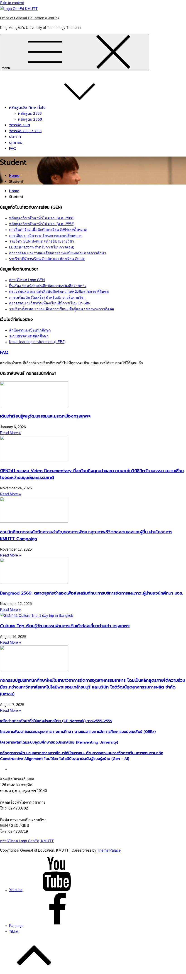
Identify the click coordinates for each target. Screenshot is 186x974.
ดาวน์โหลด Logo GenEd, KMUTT (27, 841)
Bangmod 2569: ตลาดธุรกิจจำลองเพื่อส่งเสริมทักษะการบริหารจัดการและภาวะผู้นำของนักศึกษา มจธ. (91, 593)
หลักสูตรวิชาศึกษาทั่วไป (27, 107)
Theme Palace (109, 850)
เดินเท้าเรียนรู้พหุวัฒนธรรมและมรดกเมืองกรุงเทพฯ (45, 416)
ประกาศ (15, 136)
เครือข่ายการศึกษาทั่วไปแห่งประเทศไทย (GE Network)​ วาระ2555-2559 (56, 721)
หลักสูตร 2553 (30, 113)
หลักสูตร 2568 (30, 119)
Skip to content (12, 3)
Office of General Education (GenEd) (29, 18)
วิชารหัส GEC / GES (25, 131)
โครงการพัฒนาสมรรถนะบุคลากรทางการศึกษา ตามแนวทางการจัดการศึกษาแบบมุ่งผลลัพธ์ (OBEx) (78, 731)
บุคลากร (15, 142)
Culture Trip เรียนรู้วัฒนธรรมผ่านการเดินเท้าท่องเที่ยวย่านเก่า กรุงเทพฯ (65, 626)
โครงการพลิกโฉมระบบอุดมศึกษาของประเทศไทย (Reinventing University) (59, 742)
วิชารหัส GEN (19, 125)
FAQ (12, 148)
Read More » (10, 433)
